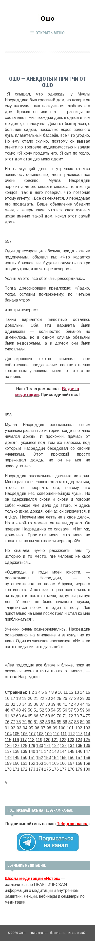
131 (47, 745)
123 (70, 740)
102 (78, 728)
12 (71, 692)
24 (53, 698)
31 (7, 704)
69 (53, 716)
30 (88, 698)
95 (31, 728)
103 (86, 728)
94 (25, 728)
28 (76, 698)
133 (63, 745)
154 (55, 757)
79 (24, 722)
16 (7, 698)
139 (24, 751)
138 (16, 751)
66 (36, 716)
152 (39, 757)
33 (18, 704)
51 (36, 710)
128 (24, 745)
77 (13, 722)
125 (86, 740)
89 (82, 722)
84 (53, 722)
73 (76, 716)
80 (30, 722)
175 (47, 769)
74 (82, 716)
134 (71, 745)
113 (79, 734)
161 (24, 763)
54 (53, 710)
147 (86, 751)
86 (65, 722)
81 (36, 722)
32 (13, 704)
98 (49, 728)
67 (42, 716)
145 (71, 751)
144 (63, 751)
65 (30, 716)
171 (16, 769)
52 (42, 710)
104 (8, 734)
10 (60, 692)
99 (55, 728)
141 (39, 751)
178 (71, 769)
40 (59, 704)
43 (76, 704)
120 (47, 740)
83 (47, 722)
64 (24, 716)
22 (42, 698)
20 (30, 698)
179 (78, 769)
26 (65, 698)
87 (70, 722)
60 (88, 710)
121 (54, 740)
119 (39, 740)
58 (76, 710)
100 (62, 728)
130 (39, 745)
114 (87, 734)
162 (31, 763)
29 (82, 698)
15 (88, 692)
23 (47, 698)
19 (24, 698)
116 (15, 740)
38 (47, 704)
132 (55, 745)
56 (65, 710)
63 (18, 716)
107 (32, 734)
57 (70, 710)
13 (76, 692)
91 (7, 728)
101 (70, 728)
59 (82, 710)
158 (86, 757)
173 (31, 769)
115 (8, 740)
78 (18, 722)
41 (65, 704)
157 (78, 757)
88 (76, 722)
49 (24, 710)
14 (82, 692)
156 (71, 757)
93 (19, 728)
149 (16, 757)
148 (8, 757)
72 (70, 716)
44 (82, 704)
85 (59, 722)
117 (23, 740)
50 (30, 710)
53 (47, 710)
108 (40, 734)
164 (47, 763)
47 (13, 710)
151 (31, 757)
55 (59, 710)
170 (8, 769)
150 (24, 757)
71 (65, 716)
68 (47, 716)
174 (39, 769)
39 (53, 704)
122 (63, 740)
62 (13, 716)
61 (7, 716)
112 (71, 734)
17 (13, 698)
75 (88, 716)
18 (18, 698)
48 (18, 710)
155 (63, 757)
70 (59, 716)
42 (70, 704)
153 (47, 757)
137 (8, 751)
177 (63, 769)
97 (43, 728)
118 (31, 740)
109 (48, 734)
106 (24, 734)
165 (55, 763)
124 (78, 740)
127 (16, 745)
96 (37, 728)
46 (7, 710)
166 (63, 763)
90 (88, 722)
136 (86, 745)
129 (31, 745)
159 (8, 763)
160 (16, 763)
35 (30, 704)
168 (78, 763)
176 (55, 769)
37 (42, 704)
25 (59, 698)
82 (42, 722)
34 (24, 704)
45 (88, 704)
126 (8, 745)
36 (36, 704)
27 (70, 698)
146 (78, 751)
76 (7, 722)
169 (86, 763)
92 (13, 728)
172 (24, 769)
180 (86, 769)
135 (78, 745)
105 (16, 734)
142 (47, 751)
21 (36, 698)
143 (55, 751)
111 (64, 734)
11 (66, 692)
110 (56, 734)
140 (31, 751)
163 (39, 763)
